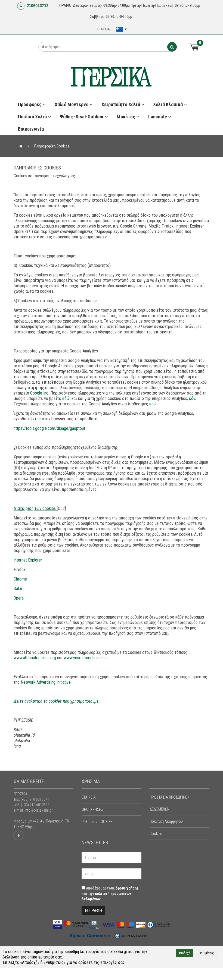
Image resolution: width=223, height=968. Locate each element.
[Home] (21, 146)
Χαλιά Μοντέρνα (72, 104)
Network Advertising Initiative (46, 682)
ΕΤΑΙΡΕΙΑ (103, 29)
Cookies (156, 833)
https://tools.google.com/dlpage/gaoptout (49, 428)
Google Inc (39, 393)
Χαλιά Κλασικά (168, 104)
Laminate (158, 116)
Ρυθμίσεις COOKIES (97, 821)
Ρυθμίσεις (207, 953)
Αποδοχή (184, 953)
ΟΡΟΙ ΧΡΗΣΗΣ (92, 809)
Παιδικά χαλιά (33, 116)
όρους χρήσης (127, 888)
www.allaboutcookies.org (35, 657)
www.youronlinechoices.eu (86, 657)
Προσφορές (30, 104)
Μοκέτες (126, 116)
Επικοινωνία (31, 129)
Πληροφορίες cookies (51, 146)
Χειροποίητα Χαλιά (121, 104)
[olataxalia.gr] (111, 77)
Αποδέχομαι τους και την (110, 893)
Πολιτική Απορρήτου (166, 821)
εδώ (66, 398)
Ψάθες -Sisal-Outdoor (82, 116)
